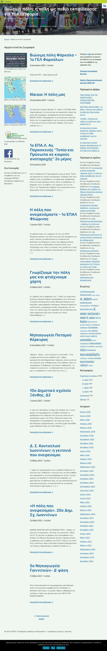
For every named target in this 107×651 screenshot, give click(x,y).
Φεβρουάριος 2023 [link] (87, 549)
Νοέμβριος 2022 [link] (86, 561)
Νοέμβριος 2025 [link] (86, 443)
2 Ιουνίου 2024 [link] (36, 224)
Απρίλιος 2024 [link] (86, 506)
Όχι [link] (53, 648)
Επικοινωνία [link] (74, 26)
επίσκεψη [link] (83, 328)
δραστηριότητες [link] (92, 321)
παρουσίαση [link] (95, 343)
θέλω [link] (90, 331)
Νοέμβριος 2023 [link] (86, 526)
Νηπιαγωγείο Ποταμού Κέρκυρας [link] (51, 337)
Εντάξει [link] (46, 648)
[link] (104, 5)
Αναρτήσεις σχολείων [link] (88, 376)
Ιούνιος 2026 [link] (85, 416)
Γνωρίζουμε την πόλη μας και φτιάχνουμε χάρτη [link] (50, 277)
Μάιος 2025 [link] (85, 455)
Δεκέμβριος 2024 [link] (87, 475)
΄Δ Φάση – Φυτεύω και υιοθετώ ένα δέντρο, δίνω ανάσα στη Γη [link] (90, 121)
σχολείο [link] (91, 358)
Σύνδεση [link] (8, 2)
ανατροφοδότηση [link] (85, 305)
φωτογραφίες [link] (87, 361)
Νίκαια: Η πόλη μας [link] (47, 94)
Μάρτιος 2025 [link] (85, 463)
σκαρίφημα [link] (91, 350)
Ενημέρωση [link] (32, 26)
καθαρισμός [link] (84, 333)
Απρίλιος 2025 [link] (86, 459)
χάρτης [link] (84, 365)
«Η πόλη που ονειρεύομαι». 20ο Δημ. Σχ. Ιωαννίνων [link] (51, 510)
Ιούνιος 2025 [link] (85, 451)
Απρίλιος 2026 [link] (86, 424)
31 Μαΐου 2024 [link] (36, 287)
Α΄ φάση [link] (85, 380)
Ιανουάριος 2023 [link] (87, 553)
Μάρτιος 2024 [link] (85, 510)
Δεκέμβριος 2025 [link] (87, 439)
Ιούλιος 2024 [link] (85, 494)
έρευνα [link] (98, 295)
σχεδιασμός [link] (83, 358)
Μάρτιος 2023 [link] (85, 545)
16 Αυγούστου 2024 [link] (38, 164)
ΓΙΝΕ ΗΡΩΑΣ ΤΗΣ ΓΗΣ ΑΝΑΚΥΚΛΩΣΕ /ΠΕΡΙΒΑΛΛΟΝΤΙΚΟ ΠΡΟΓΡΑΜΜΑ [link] (89, 99)
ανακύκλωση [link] (86, 302)
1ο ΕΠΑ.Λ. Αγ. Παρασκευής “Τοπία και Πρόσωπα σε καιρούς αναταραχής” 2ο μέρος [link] (52, 152)
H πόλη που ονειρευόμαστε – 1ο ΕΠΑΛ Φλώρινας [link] (53, 214)
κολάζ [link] (82, 336)
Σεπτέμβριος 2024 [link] (87, 486)
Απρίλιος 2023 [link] (86, 541)
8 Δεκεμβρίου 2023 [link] (38, 345)
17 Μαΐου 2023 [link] (36, 576)
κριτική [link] (87, 336)
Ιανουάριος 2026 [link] (87, 435)
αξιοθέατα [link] (95, 305)
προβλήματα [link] (84, 346)
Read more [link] (60, 648)
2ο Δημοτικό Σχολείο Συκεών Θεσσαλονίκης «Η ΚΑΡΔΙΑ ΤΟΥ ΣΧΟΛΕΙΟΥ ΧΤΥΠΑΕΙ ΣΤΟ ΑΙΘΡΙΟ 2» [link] (90, 147)
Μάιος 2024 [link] (85, 502)
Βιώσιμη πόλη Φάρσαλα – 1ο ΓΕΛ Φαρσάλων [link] (53, 57)
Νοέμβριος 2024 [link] (86, 479)
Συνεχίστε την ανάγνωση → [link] (41, 81)
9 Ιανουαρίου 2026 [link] (37, 65)
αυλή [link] (91, 309)
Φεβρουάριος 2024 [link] (87, 514)
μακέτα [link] (94, 336)
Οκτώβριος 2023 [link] (87, 530)
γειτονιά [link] (92, 313)
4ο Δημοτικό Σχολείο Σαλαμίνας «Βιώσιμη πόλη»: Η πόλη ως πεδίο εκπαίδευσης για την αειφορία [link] (91, 133)
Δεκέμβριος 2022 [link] (87, 557)
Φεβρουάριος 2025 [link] (87, 467)
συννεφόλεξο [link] (90, 354)
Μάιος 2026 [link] (85, 420)
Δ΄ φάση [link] (85, 391)
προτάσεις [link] (91, 346)
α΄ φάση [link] (86, 298)
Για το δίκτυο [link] (18, 26)
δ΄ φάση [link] (91, 317)
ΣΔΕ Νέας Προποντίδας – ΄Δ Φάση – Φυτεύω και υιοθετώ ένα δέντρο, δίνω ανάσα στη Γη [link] (91, 111)
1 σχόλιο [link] (50, 66)
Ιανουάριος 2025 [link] (87, 471)
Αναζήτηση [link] (100, 32)
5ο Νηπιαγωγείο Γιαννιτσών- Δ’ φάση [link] (49, 568)
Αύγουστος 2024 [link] (87, 490)
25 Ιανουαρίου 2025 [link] (38, 100)
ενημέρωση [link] (96, 325)
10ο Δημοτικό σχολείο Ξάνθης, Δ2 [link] (50, 392)
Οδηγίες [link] (63, 26)
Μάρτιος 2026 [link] (85, 428)
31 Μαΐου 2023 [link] (36, 460)
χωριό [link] (91, 365)
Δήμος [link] (93, 295)
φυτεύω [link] (97, 358)
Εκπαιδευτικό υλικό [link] (48, 26)
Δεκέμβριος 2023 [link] (87, 522)
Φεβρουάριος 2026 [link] (87, 431)
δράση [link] (83, 321)
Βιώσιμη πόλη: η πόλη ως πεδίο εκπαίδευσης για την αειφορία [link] (50, 11)
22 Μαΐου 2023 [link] (36, 520)
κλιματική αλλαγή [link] (95, 333)
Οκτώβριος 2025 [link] (87, 447)
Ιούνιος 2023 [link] (85, 534)
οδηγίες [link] (94, 340)
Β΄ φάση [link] (85, 384)
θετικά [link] (95, 330)
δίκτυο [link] (98, 318)
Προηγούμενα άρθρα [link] (41, 617)
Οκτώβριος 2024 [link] (87, 483)
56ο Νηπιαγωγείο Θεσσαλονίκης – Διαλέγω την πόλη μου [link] (91, 221)
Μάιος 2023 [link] (85, 538)
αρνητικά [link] (84, 309)
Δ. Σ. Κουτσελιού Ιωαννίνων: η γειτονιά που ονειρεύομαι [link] (50, 450)
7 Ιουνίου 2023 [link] (36, 400)
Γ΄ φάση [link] (85, 388)
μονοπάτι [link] (86, 339)
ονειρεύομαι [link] (84, 343)
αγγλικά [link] (94, 299)
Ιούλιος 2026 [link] (85, 412)
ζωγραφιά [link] (92, 327)
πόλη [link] (83, 349)
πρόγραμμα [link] (99, 346)
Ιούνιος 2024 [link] (85, 498)
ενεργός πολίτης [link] (85, 325)
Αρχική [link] (7, 26)
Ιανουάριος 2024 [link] (87, 518)
